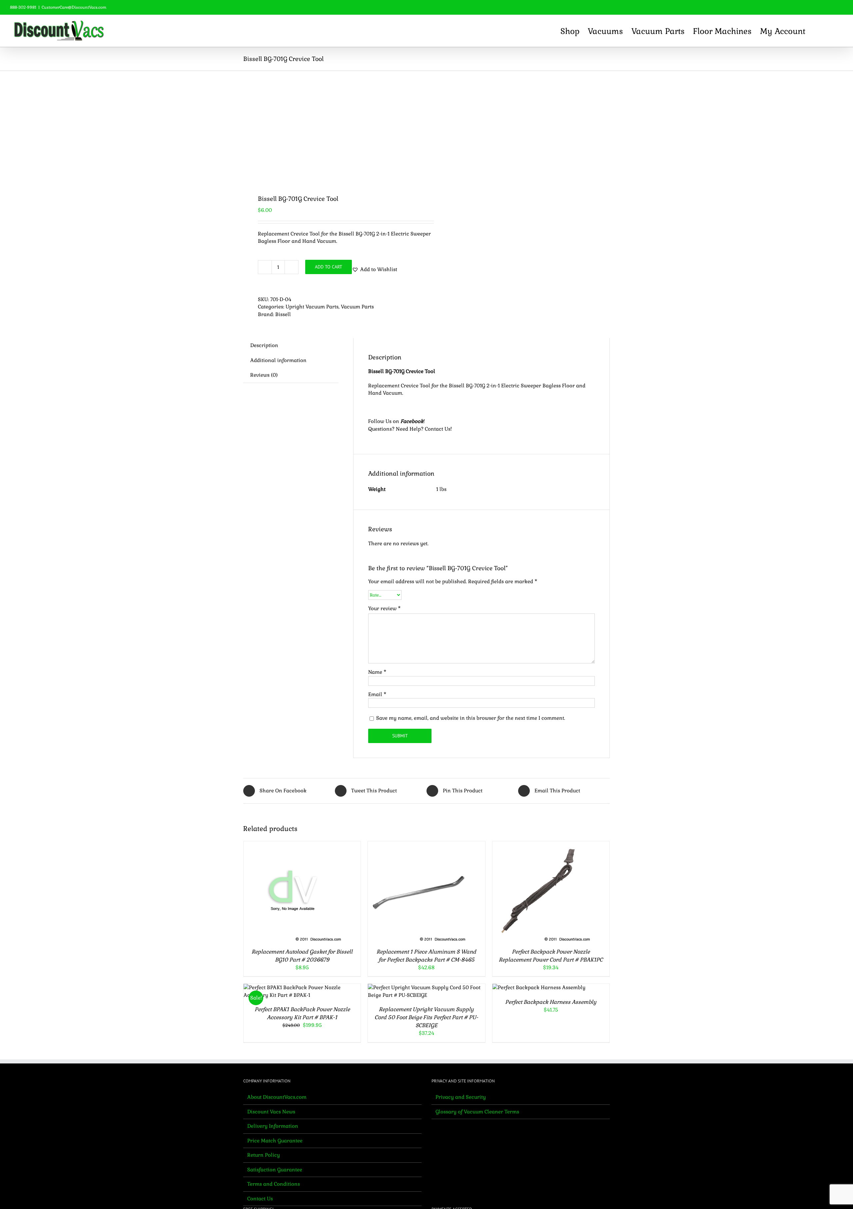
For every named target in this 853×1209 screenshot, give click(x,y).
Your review (384, 608)
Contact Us (437, 429)
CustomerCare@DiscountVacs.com (74, 7)
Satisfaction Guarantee (274, 1169)
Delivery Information (272, 1126)
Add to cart (328, 267)
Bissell (283, 314)
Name (377, 672)
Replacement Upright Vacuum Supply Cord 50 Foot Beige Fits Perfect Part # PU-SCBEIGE (426, 1017)
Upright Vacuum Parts (312, 306)
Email (377, 694)
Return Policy (263, 1155)
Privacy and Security (460, 1097)
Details (321, 892)
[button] (831, 31)
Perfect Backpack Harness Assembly (550, 1002)
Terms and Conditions (273, 1184)
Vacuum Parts (357, 306)
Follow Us (380, 421)
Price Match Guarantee (275, 1140)
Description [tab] (264, 345)
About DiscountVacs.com (277, 1097)
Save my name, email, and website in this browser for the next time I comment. (470, 718)
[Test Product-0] (331, 128)
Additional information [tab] (278, 360)
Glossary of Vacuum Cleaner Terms (477, 1111)
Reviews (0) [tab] (264, 375)
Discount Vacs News (271, 1111)
